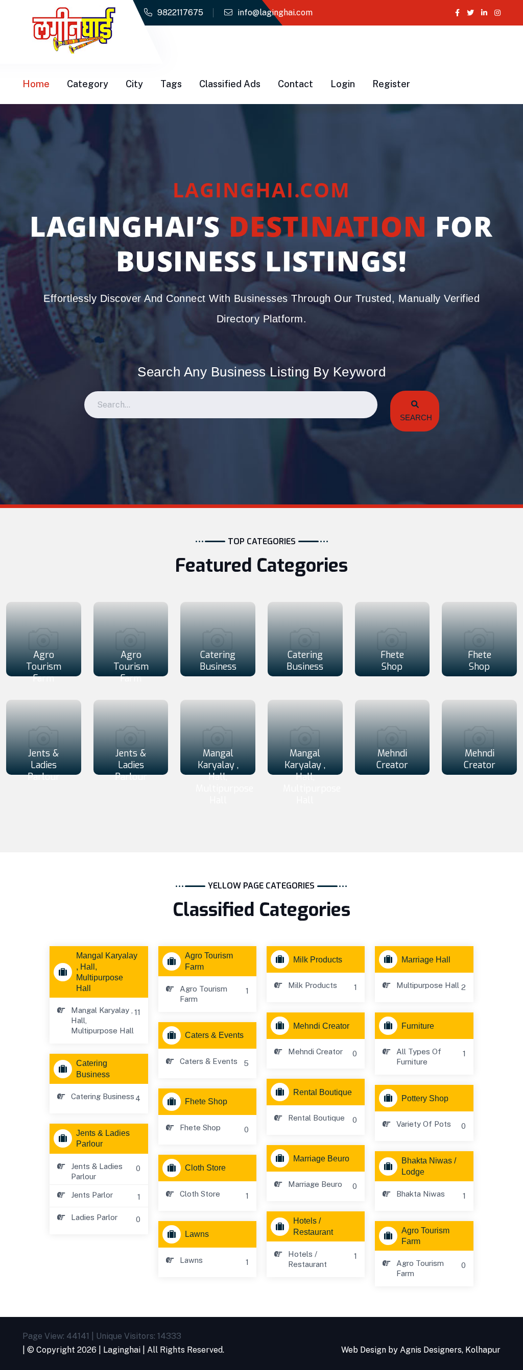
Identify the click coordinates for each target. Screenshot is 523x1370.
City (134, 84)
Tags (171, 84)
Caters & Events (214, 1035)
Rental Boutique (322, 1092)
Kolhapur (483, 1350)
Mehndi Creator (392, 759)
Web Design (363, 1350)
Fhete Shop (392, 661)
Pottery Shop (424, 1098)
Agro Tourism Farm (43, 666)
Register (391, 84)
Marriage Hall (425, 959)
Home (36, 84)
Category (87, 84)
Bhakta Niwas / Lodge (428, 1166)
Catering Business (218, 661)
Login (342, 84)
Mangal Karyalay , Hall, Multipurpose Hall (224, 776)
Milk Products (317, 959)
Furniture (417, 1026)
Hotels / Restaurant (313, 1226)
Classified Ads (229, 84)
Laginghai (121, 1350)
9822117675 (180, 12)
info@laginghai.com (275, 12)
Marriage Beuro (321, 1158)
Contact (295, 84)
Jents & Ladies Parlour (44, 765)
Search (415, 417)
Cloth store (205, 1167)
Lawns (197, 1234)
